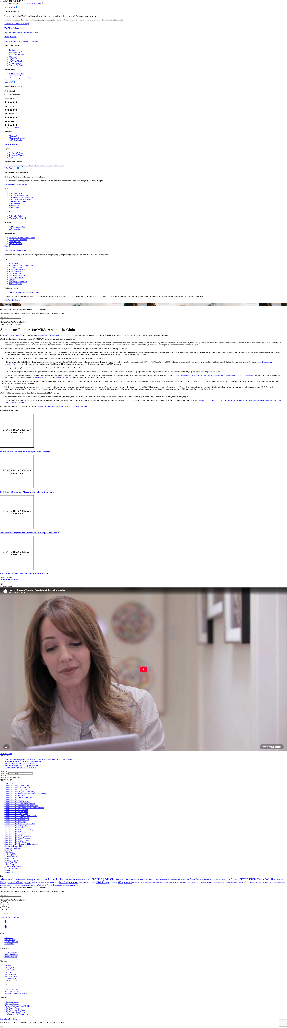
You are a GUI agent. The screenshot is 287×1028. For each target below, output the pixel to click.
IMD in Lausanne (213, 375)
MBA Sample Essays (16, 193)
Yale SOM (74, 885)
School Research (10, 864)
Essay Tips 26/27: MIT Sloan (14, 828)
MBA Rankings (14, 207)
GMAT (230, 879)
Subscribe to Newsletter (8, 1019)
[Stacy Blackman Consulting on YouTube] (5, 927)
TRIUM (235, 400)
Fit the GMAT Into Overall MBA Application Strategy (25, 451)
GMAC (224, 879)
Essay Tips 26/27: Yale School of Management (20, 844)
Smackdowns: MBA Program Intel (21, 197)
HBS (273, 879)
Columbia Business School (163, 879)
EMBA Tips (8, 783)
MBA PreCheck (14, 59)
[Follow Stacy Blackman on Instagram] (12, 580)
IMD (230, 400)
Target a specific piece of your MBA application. (21, 41)
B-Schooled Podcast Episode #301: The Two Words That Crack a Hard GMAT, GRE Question (38, 760)
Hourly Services (10, 37)
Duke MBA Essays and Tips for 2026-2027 (19, 764)
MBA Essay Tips (15, 272)
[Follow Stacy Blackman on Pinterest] (14, 580)
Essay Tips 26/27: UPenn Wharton (16, 840)
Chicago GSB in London (184, 375)
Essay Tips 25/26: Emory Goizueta (16, 790)
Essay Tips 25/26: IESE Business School (18, 798)
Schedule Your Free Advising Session (13, 322)
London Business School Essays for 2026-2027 (21, 768)
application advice (25, 879)
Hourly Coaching (10, 957)
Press (11, 157)
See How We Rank (16, 153)
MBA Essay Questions (17, 270)
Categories (4, 773)
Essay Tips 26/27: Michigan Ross (16, 826)
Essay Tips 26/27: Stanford (14, 834)
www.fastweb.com (11, 364)
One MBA (243, 400)
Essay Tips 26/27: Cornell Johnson (16, 818)
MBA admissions (52, 882)
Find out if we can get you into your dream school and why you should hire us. (37, 166)
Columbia (46, 406)
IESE (218, 400)
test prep (253, 882)
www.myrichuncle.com (263, 362)
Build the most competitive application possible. (21, 32)
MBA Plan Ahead (15, 61)
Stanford (203, 882)
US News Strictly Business (22, 885)
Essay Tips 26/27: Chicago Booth (16, 814)
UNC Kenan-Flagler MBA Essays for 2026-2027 (21, 766)
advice (4, 879)
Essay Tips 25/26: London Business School (19, 804)
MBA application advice (86, 882)
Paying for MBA (10, 854)
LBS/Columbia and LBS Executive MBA (263, 400)
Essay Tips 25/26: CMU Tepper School (18, 787)
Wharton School (46, 885)
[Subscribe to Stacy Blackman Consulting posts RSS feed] (17, 580)
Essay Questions (197, 879)
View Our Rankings (11, 127)
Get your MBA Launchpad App (15, 184)
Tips (257, 882)
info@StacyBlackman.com (9, 917)
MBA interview (113, 882)
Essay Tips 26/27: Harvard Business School (19, 824)
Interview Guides (15, 242)
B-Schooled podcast (100, 879)
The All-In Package (11, 953)
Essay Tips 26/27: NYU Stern (15, 832)
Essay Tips (217, 879)
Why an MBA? (9, 872)
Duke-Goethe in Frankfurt (229, 375)
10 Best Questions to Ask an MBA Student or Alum (22, 762)
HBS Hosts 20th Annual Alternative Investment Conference (27, 492)
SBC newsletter (180, 882)
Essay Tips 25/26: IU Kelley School (17, 802)
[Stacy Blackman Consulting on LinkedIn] (5, 925)
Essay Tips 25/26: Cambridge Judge (17, 785)
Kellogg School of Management (15, 882)
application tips (70, 879)
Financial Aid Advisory (17, 65)
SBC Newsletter (15, 229)
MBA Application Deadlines (19, 195)
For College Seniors (11, 970)
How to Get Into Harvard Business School (24, 292)
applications (58, 879)
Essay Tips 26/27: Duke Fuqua (15, 822)
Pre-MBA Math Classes (17, 201)
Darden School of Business (181, 879)
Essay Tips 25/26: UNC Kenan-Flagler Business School (24, 808)
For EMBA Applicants (17, 276)
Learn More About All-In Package (16, 24)
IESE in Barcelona (246, 375)
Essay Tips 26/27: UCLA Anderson (17, 838)
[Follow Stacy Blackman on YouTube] (9, 580)
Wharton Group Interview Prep (20, 78)
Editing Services (15, 63)
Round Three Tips (10, 862)
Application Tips (81, 879)
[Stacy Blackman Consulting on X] (5, 923)
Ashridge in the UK (63, 377)
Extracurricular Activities (13, 846)
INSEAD (224, 400)
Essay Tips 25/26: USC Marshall (16, 810)
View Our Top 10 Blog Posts (15, 250)
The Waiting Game (11, 868)
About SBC (13, 136)
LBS (70, 406)
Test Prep (12, 50)
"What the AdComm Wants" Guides (22, 238)
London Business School (37, 882)
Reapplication (9, 858)
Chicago (40, 406)
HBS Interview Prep (16, 76)
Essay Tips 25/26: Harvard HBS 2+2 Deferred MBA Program (26, 794)
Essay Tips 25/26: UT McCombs (16, 812)
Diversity (12, 280)
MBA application (68, 882)
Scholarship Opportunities (18, 282)
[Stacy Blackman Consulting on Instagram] (5, 929)
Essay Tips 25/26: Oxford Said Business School (21, 806)
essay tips (209, 879)
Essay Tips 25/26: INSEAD (14, 800)
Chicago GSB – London (206, 400)
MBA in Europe (14, 203)
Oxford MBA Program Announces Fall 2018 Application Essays (29, 533)
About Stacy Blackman (17, 138)
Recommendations (11, 860)
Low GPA (8, 850)
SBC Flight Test (15, 52)
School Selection (194, 882)
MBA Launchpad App (17, 227)
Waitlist (7, 870)
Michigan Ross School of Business (141, 882)
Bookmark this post (80, 406)
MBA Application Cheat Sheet (20, 199)
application (13, 879)
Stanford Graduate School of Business (222, 882)
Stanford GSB (244, 882)
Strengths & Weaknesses (13, 866)
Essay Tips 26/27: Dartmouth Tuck (16, 820)
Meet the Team (9, 940)
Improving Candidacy (12, 848)
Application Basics (15, 244)
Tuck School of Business (267, 882)
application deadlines (41, 879)
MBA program (125, 882)
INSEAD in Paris (200, 375)
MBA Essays (102, 882)
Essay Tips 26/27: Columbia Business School (20, 816)
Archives (3, 778)
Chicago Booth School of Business (139, 879)
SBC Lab (13, 57)
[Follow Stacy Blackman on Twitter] (4, 580)
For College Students (16, 54)
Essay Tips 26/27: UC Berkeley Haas (17, 836)
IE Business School (39, 377)
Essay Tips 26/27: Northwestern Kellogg (18, 830)
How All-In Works (11, 955)
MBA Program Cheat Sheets (14, 1012)
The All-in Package (11, 28)
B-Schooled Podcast (16, 216)
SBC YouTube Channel (17, 218)
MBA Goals (8, 852)
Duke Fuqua (55, 406)
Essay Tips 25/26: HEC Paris (14, 796)
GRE (235, 879)
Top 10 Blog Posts (15, 284)
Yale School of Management (61, 885)
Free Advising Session (33, 3)
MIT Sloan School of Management (161, 882)
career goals (118, 879)
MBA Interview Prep (16, 74)
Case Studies (9, 944)
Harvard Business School (254, 879)
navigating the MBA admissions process (52, 335)
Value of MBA (14, 205)
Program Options (10, 856)
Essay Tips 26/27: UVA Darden (15, 842)
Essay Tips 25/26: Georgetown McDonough (20, 792)
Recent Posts (13, 263)
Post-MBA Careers (15, 267)
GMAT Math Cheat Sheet (18, 240)
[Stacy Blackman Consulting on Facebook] (1, 580)
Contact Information (10, 144)
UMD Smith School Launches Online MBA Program (24, 573)
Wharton (35, 885)
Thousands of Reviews (17, 155)
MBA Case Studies (16, 140)
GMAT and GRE (15, 274)
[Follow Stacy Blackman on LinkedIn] (6, 580)
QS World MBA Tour (11, 335)
